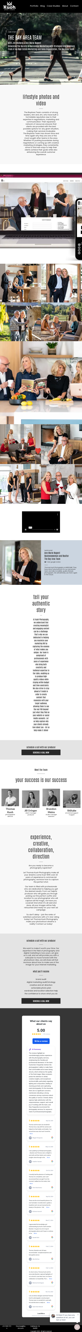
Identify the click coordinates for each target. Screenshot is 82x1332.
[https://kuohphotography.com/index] (10, 6)
